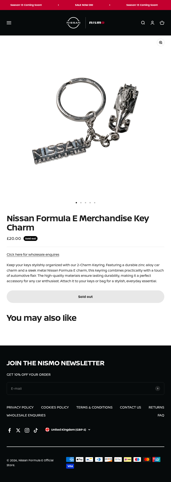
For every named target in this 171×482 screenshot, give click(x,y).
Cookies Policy (55, 407)
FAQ (161, 415)
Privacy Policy (20, 407)
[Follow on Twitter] (18, 430)
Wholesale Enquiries (26, 415)
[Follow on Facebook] (9, 430)
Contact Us (130, 407)
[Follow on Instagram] (27, 430)
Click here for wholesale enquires (33, 254)
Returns (156, 407)
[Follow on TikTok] (36, 430)
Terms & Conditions (94, 407)
